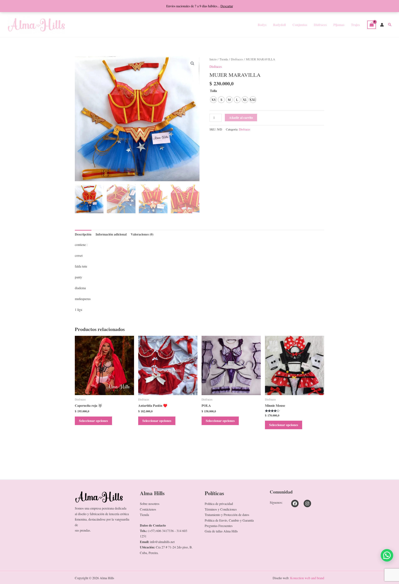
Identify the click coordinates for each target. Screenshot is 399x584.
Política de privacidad (219, 503)
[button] (390, 24)
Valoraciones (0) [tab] (142, 234)
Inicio (213, 59)
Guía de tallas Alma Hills (221, 531)
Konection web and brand (307, 578)
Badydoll (279, 24)
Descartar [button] (226, 6)
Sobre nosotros (149, 503)
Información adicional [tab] (111, 234)
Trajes (355, 24)
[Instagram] (307, 503)
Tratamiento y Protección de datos (227, 514)
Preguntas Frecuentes (219, 525)
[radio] (213, 100)
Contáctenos (148, 509)
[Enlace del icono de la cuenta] (382, 25)
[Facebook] (295, 503)
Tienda (223, 59)
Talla (213, 90)
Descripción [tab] (83, 234)
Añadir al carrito (241, 117)
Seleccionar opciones (93, 420)
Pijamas (338, 24)
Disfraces (320, 24)
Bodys (262, 24)
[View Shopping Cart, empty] (371, 25)
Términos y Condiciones (221, 509)
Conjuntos (299, 24)
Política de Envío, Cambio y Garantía (229, 520)
